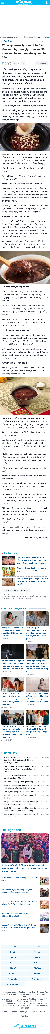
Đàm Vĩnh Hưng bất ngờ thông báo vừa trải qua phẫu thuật (26, 815)
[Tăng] (23, 63)
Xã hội (12, 952)
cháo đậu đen (25, 590)
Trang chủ (13, 947)
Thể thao (37, 957)
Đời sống (13, 974)
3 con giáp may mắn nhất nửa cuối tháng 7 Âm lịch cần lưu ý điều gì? (26, 776)
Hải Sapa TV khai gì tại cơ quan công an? (25, 782)
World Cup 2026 (12, 984)
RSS (46, 1012)
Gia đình (37, 968)
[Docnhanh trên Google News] (7, 63)
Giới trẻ (37, 963)
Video (37, 947)
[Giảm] (15, 63)
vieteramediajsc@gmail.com (33, 1001)
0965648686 (11, 1001)
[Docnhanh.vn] (25, 1027)
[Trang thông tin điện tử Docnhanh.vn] (24, 2)
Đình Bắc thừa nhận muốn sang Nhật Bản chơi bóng (26, 796)
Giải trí (13, 968)
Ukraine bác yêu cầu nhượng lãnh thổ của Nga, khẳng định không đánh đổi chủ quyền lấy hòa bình (26, 760)
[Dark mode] (47, 3)
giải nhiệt (8, 590)
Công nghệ (12, 979)
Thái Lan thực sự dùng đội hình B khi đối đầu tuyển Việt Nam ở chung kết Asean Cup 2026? (26, 769)
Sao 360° (37, 974)
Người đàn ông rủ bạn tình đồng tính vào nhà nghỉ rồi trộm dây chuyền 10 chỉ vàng (26, 809)
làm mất (16, 590)
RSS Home (25, 1016)
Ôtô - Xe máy (37, 979)
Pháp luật (37, 952)
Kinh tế (13, 963)
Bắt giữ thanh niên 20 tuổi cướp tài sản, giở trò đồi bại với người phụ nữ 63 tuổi (26, 803)
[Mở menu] (3, 3)
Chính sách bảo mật (10, 1012)
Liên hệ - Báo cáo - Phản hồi (31, 1012)
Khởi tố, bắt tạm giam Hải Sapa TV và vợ (25, 792)
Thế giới (12, 957)
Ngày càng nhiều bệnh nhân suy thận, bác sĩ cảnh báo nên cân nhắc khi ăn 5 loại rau (26, 786)
